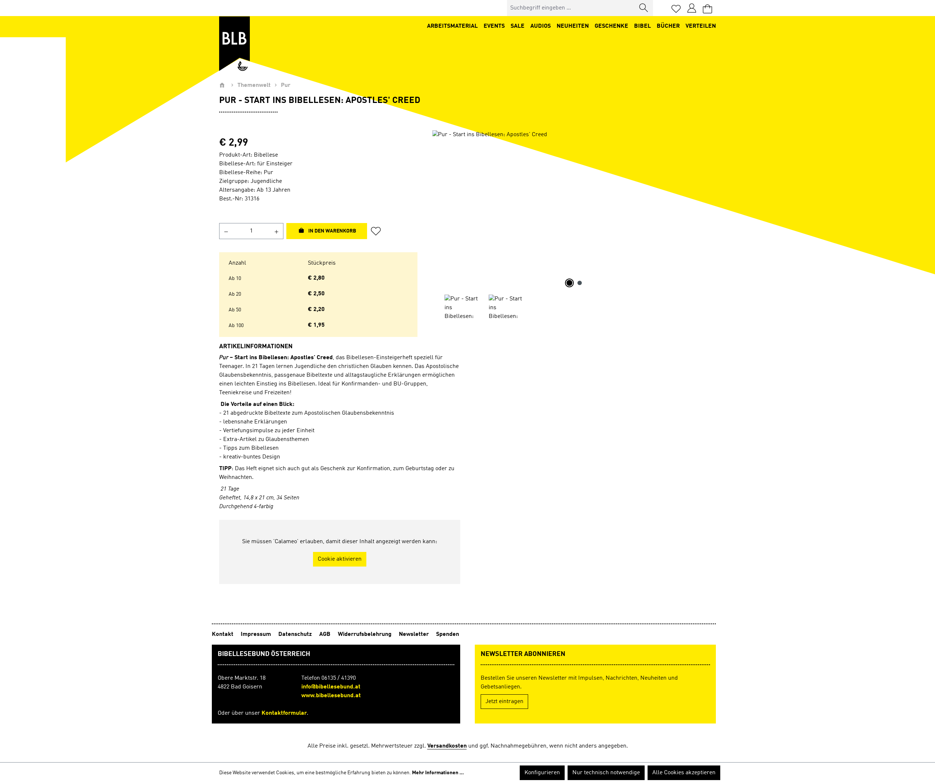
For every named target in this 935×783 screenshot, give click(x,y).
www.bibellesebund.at (331, 696)
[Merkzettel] (676, 8)
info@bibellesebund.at (330, 687)
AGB (325, 634)
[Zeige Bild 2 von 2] (579, 283)
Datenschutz (295, 634)
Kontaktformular (284, 713)
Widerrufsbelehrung (365, 634)
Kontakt (223, 634)
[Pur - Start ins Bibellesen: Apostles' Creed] (574, 208)
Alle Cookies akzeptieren (683, 773)
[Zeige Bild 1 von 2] (569, 283)
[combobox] (571, 8)
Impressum (256, 634)
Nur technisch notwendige (606, 773)
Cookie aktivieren (340, 559)
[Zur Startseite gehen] (234, 44)
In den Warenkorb (331, 231)
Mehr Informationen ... (438, 772)
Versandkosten (447, 746)
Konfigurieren (542, 773)
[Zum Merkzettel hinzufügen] (378, 231)
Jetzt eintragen (504, 702)
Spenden (447, 634)
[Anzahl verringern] (226, 231)
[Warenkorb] (707, 8)
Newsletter (414, 634)
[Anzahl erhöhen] (276, 231)
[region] (574, 225)
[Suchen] (644, 8)
